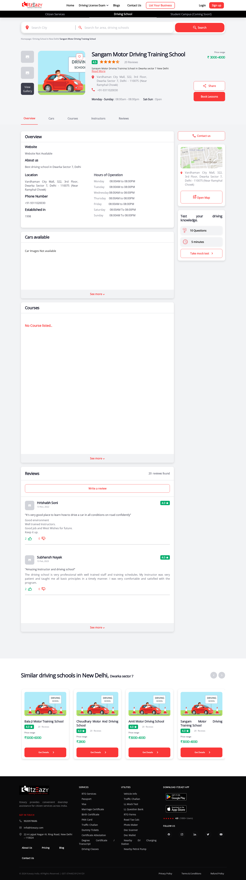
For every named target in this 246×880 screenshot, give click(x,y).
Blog (61, 847)
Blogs (116, 5)
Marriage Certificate (93, 809)
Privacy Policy (165, 873)
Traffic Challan (90, 824)
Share (212, 86)
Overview (29, 118)
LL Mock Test (131, 804)
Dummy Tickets (90, 830)
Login (202, 5)
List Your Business (160, 5)
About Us (27, 847)
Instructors (98, 118)
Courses (73, 118)
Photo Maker (131, 824)
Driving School (123, 14)
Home (70, 5)
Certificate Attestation (94, 835)
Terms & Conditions (191, 873)
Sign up (216, 5)
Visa (84, 804)
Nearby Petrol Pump (135, 849)
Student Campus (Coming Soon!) (191, 14)
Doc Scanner (131, 830)
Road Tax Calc (131, 819)
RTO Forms (130, 814)
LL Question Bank (133, 809)
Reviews (131, 62)
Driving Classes (90, 849)
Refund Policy (217, 873)
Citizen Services (55, 14)
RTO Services (89, 793)
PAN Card (87, 819)
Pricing (46, 847)
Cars (51, 118)
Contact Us (134, 5)
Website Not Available (38, 153)
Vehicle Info (130, 793)
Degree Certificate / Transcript (96, 842)
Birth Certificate (90, 814)
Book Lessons (209, 96)
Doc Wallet (130, 835)
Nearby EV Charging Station (138, 842)
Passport (86, 798)
